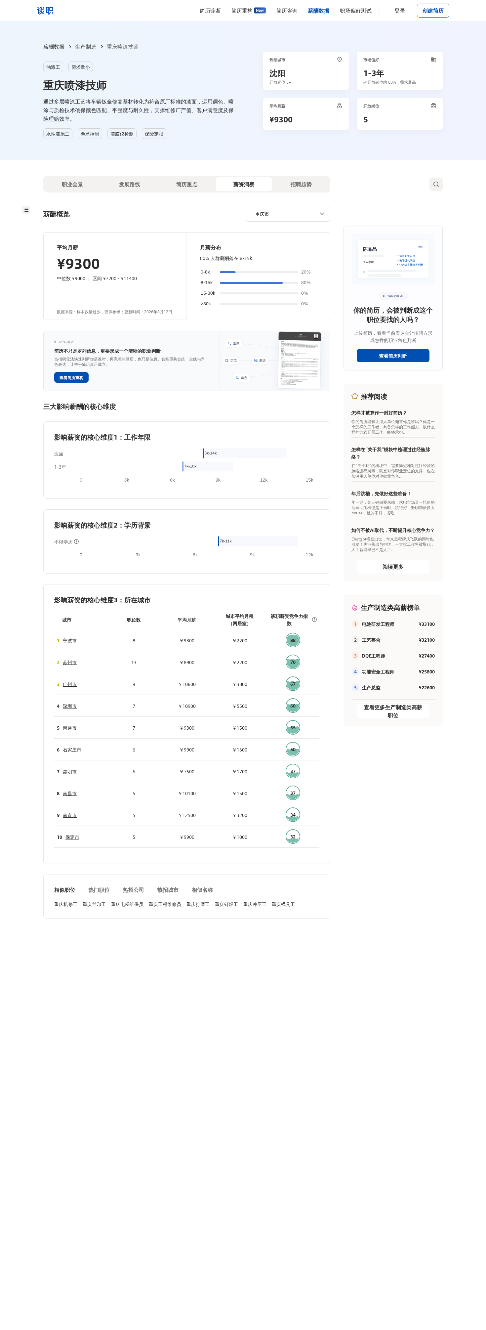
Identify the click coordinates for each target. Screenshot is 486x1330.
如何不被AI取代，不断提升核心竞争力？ (393, 530)
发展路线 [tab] (129, 184)
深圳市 (70, 705)
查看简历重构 (71, 377)
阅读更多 (393, 566)
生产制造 (85, 46)
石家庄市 (72, 749)
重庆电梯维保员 (127, 904)
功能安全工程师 (378, 671)
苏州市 (70, 662)
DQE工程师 (373, 655)
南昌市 (70, 793)
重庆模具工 (283, 904)
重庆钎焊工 (226, 904)
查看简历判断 (393, 355)
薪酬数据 (318, 10)
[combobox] (285, 213)
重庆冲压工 (254, 904)
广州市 (70, 684)
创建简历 (433, 10)
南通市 (70, 727)
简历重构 (242, 10)
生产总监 (371, 687)
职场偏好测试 (356, 10)
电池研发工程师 (378, 623)
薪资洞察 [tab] (244, 184)
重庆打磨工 (198, 904)
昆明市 (70, 771)
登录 (399, 10)
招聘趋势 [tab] (301, 184)
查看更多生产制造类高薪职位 (393, 711)
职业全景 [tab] (72, 184)
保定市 (72, 836)
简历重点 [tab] (186, 184)
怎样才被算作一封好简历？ (379, 412)
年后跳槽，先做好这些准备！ (381, 493)
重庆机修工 (65, 904)
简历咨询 (287, 10)
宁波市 (70, 640)
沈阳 (277, 72)
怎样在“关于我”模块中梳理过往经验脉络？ (390, 453)
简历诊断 (210, 10)
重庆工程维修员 (165, 904)
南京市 (70, 815)
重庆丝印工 (94, 904)
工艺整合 (371, 639)
